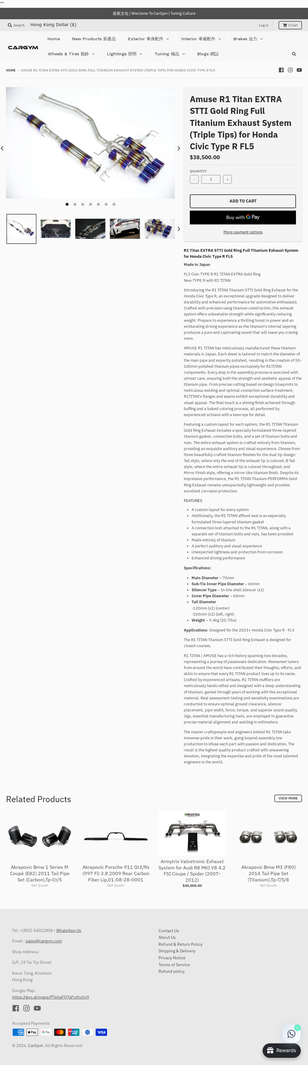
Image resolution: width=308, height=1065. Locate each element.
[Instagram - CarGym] (290, 70)
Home (11, 70)
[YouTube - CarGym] (299, 70)
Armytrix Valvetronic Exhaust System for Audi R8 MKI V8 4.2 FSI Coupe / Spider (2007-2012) (192, 870)
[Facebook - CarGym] (281, 70)
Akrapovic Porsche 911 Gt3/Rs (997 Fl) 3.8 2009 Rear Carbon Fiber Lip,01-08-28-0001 (115, 873)
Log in (264, 25)
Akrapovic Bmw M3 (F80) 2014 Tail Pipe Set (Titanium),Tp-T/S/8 (268, 873)
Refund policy (172, 971)
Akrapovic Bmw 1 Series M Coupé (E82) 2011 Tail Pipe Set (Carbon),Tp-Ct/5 (39, 873)
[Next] (178, 148)
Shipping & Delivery (177, 951)
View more (288, 798)
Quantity (198, 171)
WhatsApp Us (68, 930)
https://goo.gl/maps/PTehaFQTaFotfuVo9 (50, 997)
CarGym (35, 1045)
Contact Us (169, 930)
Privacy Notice (172, 957)
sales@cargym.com (44, 941)
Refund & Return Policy (180, 944)
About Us (167, 937)
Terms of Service (174, 964)
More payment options (243, 232)
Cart (293, 25)
